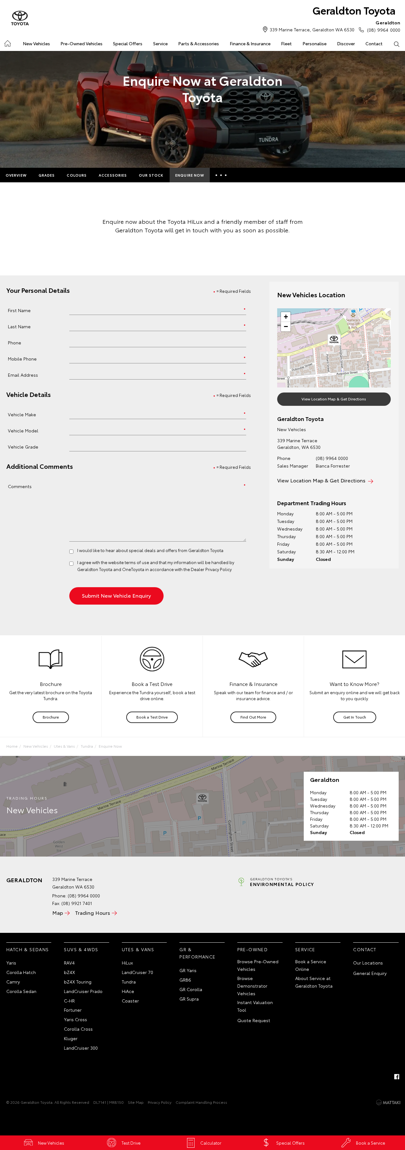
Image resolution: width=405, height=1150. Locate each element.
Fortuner (73, 1010)
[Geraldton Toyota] (20, 18)
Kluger (71, 1038)
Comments (20, 486)
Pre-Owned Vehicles (81, 43)
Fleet (286, 43)
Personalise (314, 43)
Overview (16, 175)
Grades (47, 175)
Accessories (113, 175)
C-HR (69, 1000)
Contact (374, 43)
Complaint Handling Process (201, 1102)
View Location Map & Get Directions (334, 398)
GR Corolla (190, 989)
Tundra (87, 746)
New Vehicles (36, 43)
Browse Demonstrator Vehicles (252, 985)
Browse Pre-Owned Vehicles (257, 965)
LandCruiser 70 (137, 972)
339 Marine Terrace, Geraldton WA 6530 (312, 29)
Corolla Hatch (21, 972)
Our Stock (151, 175)
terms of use (137, 562)
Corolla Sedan (21, 991)
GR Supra (189, 999)
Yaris (11, 962)
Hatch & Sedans (27, 949)
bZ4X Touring (77, 981)
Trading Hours (92, 912)
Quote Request (253, 1020)
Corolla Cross (78, 1029)
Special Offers (127, 43)
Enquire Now (189, 175)
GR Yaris (187, 970)
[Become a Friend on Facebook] (396, 1076)
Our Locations (368, 962)
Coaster (130, 1000)
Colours (77, 175)
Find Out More (253, 717)
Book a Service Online (310, 965)
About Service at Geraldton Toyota (314, 982)
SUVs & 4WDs (81, 949)
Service (160, 43)
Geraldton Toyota (354, 10)
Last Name (19, 326)
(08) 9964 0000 (383, 26)
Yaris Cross (75, 1019)
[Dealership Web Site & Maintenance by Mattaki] (388, 1102)
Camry (13, 981)
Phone (14, 342)
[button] (334, 341)
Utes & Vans (64, 746)
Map (57, 912)
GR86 (185, 980)
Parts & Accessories (198, 43)
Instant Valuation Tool (255, 1006)
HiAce (128, 991)
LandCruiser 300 (81, 1048)
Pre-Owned (252, 949)
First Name (19, 310)
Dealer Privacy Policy (211, 569)
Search (396, 43)
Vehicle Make (22, 414)
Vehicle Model (23, 430)
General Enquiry (370, 973)
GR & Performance (197, 953)
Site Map (136, 1102)
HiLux (127, 962)
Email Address (23, 375)
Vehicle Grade (23, 446)
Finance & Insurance (250, 43)
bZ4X (69, 972)
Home (7, 42)
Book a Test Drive (152, 717)
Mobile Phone (22, 358)
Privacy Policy (159, 1102)
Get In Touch (354, 717)
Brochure (51, 717)
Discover (346, 43)
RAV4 (69, 962)
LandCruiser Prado (83, 991)
